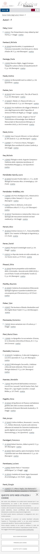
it (33, 10)
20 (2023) (8, 107)
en (36, 10)
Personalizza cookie (20, 542)
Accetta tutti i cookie (20, 549)
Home (4, 15)
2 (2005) (7, 63)
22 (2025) (8, 179)
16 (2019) (8, 94)
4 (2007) (7, 248)
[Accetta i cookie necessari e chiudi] (37, 494)
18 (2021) (8, 231)
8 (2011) (7, 32)
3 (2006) (7, 136)
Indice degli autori (13, 15)
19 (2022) (8, 403)
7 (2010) (7, 324)
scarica (21, 35)
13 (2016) (8, 355)
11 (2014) (8, 268)
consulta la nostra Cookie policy (25, 529)
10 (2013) (8, 214)
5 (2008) (7, 143)
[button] (4, 10)
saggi (26, 470)
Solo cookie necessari (20, 536)
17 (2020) (8, 101)
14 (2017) (8, 364)
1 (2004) (7, 338)
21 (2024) (8, 46)
